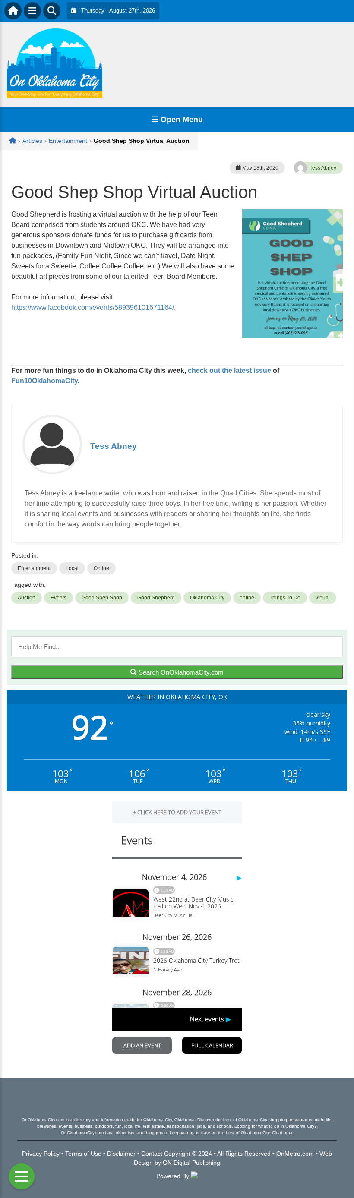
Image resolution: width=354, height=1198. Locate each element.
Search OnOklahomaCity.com (180, 672)
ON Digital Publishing (191, 1162)
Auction (26, 598)
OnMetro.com (295, 1153)
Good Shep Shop (102, 598)
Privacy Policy (41, 1153)
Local (72, 568)
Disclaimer (121, 1153)
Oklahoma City (207, 598)
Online (101, 568)
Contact (151, 1153)
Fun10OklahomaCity (44, 381)
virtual (323, 598)
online (247, 598)
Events (58, 598)
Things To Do (284, 598)
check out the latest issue (229, 370)
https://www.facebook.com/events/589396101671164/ (92, 307)
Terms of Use (83, 1153)
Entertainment (34, 568)
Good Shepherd (156, 598)
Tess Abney (323, 168)
